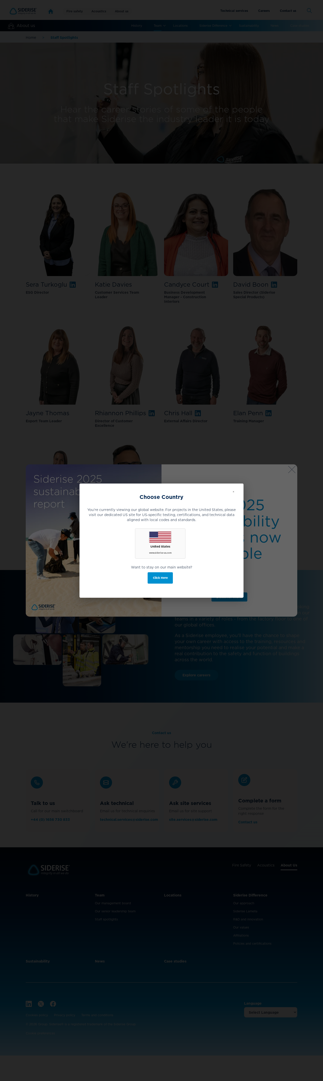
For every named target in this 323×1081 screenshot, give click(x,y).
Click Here (160, 577)
